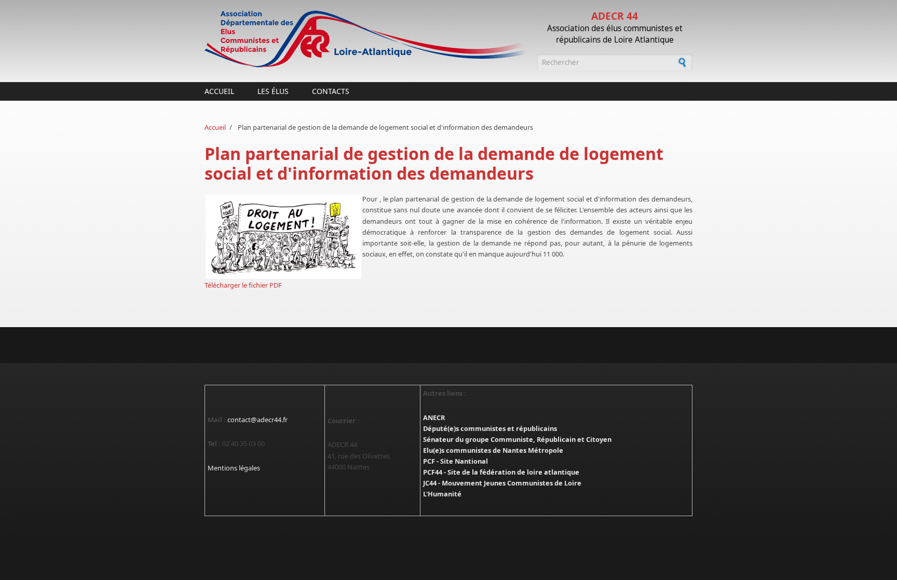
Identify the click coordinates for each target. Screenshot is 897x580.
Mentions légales (234, 468)
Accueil (219, 91)
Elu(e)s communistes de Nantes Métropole (493, 450)
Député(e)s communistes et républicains (490, 428)
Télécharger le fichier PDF (243, 285)
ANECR (434, 417)
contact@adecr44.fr (257, 419)
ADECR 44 (614, 16)
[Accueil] (365, 39)
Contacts (330, 91)
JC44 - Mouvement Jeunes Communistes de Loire (502, 483)
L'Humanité (442, 493)
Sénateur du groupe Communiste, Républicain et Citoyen (517, 439)
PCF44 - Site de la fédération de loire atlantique (501, 472)
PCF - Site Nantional (455, 461)
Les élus (273, 91)
